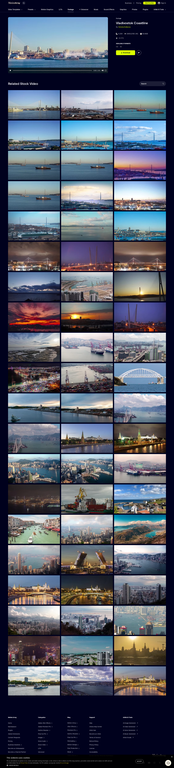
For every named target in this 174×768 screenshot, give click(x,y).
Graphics (123, 9)
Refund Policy (93, 741)
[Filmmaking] (75, 741)
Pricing (10, 741)
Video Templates (14, 9)
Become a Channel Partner (17, 752)
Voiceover (84, 9)
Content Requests (14, 737)
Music (96, 9)
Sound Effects (109, 9)
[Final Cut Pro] (76, 737)
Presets (31, 9)
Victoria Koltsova (124, 27)
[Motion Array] (77, 723)
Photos (134, 9)
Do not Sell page (64, 763)
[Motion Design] (78, 744)
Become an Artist (95, 734)
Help (90, 723)
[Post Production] (79, 748)
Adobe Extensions (14, 734)
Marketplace (12, 726)
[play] (10, 70)
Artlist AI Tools (159, 9)
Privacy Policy (93, 745)
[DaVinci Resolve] (79, 734)
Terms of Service (95, 737)
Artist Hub (92, 730)
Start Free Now (149, 3)
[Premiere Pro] (77, 730)
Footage (71, 9)
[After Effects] (77, 726)
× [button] (171, 757)
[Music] (72, 752)
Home (10, 723)
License (91, 748)
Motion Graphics (47, 9)
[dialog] (87, 761)
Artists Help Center (95, 726)
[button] (60, 765)
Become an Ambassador (16, 748)
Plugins (145, 9)
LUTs (60, 9)
